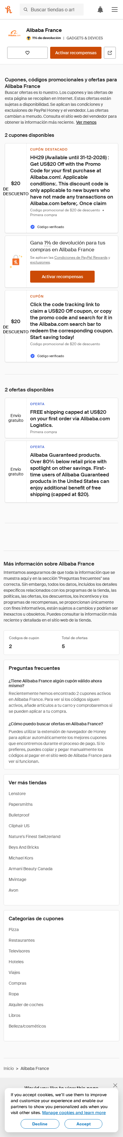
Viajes (14, 972)
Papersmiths (21, 804)
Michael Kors (21, 858)
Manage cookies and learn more (74, 1112)
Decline (39, 1123)
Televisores (19, 951)
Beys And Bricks (24, 847)
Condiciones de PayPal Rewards (80, 257)
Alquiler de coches (26, 1004)
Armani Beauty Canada (31, 868)
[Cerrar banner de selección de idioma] (115, 1085)
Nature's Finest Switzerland (34, 836)
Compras (17, 983)
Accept (83, 1123)
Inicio (9, 1068)
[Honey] (9, 9)
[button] (114, 9)
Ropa (14, 994)
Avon (13, 890)
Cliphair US (19, 825)
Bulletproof (19, 815)
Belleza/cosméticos (27, 1026)
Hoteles (16, 961)
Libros (14, 1015)
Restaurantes (22, 940)
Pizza (14, 929)
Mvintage (17, 879)
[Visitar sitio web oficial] (110, 53)
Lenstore (17, 793)
